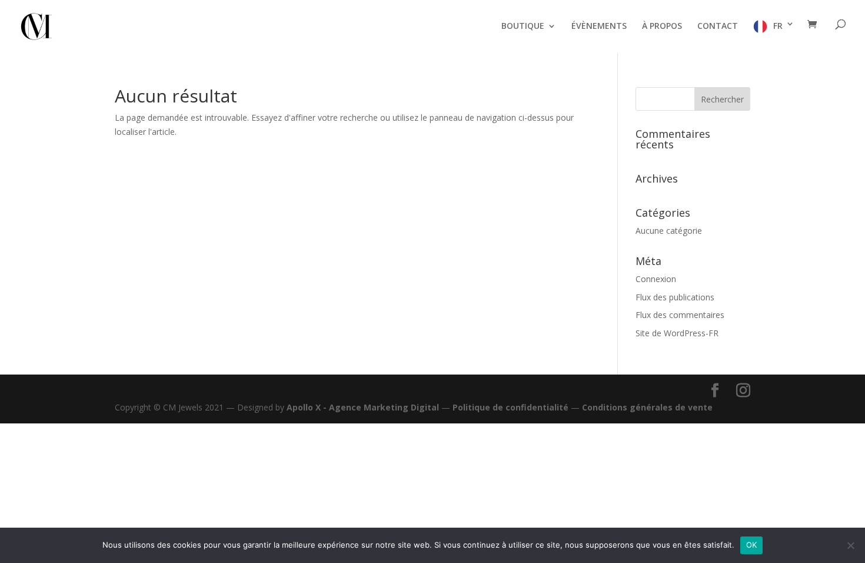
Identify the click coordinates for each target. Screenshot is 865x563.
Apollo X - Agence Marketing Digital (363, 407)
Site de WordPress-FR (677, 333)
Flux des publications (675, 297)
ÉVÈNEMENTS (599, 26)
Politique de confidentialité (510, 407)
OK (751, 544)
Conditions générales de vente (647, 407)
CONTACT (717, 26)
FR (778, 25)
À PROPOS (662, 26)
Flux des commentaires (680, 314)
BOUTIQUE (522, 26)
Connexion (656, 278)
